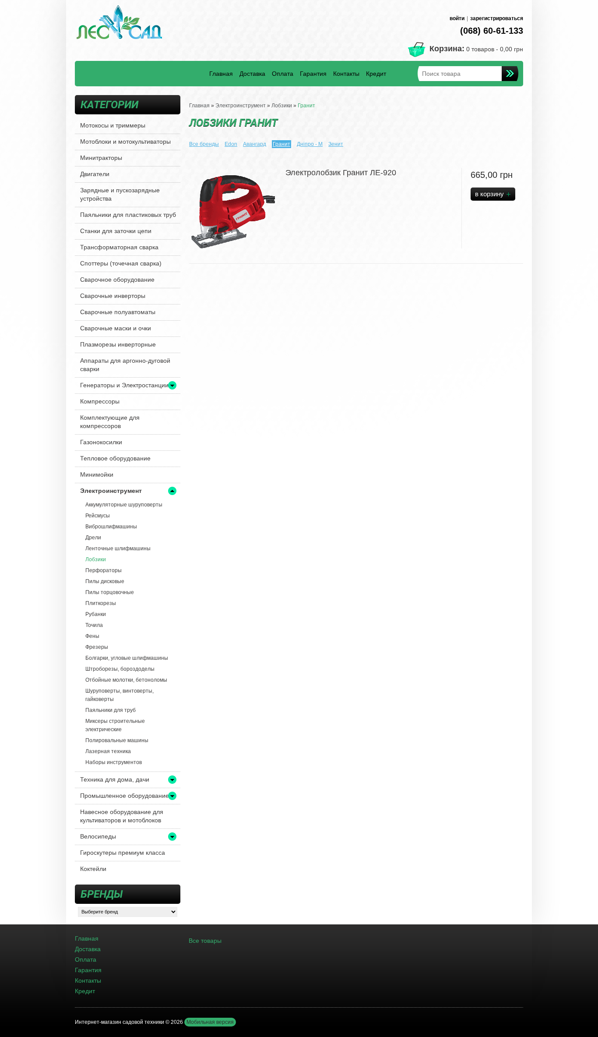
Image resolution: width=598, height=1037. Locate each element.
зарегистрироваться (496, 18)
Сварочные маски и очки (115, 328)
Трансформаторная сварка (119, 247)
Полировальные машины (116, 740)
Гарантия (313, 73)
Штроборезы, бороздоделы (120, 669)
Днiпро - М (310, 144)
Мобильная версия (210, 1022)
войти (457, 18)
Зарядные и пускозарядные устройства (120, 194)
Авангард (254, 144)
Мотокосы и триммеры (112, 125)
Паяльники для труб (110, 710)
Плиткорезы (100, 603)
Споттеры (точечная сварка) (121, 263)
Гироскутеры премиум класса (122, 852)
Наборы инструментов (113, 762)
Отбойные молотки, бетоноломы (126, 680)
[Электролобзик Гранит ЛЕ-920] (233, 212)
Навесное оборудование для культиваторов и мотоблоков (121, 816)
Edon (231, 144)
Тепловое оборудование (115, 458)
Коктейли (93, 868)
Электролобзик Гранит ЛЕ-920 (340, 172)
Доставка (252, 73)
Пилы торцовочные (109, 592)
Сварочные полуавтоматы (117, 311)
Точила (94, 625)
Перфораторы (103, 570)
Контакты (346, 73)
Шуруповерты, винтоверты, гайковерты (119, 695)
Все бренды (204, 144)
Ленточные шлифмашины (118, 548)
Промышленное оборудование (124, 795)
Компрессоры (100, 401)
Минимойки (96, 474)
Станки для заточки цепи (115, 230)
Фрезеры (96, 647)
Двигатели (94, 173)
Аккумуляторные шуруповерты (123, 505)
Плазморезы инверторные (118, 344)
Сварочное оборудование (117, 279)
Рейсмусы (97, 516)
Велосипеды (98, 836)
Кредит (376, 73)
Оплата (282, 73)
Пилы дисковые (104, 581)
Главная (221, 73)
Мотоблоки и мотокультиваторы (125, 141)
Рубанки (95, 614)
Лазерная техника (108, 751)
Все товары (205, 940)
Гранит (306, 106)
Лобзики (95, 559)
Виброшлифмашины (111, 527)
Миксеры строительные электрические (115, 725)
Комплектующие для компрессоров (110, 421)
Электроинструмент (111, 490)
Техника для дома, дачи (114, 779)
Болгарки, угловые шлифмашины (126, 658)
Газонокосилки (101, 442)
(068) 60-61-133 (491, 30)
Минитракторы (101, 157)
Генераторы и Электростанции (124, 385)
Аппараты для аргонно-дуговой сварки (125, 364)
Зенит (335, 144)
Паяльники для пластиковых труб (128, 214)
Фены (92, 636)
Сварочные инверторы (112, 295)
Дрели (93, 537)
